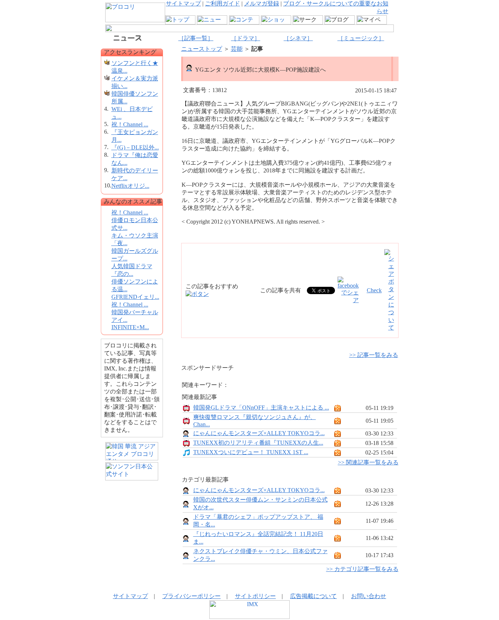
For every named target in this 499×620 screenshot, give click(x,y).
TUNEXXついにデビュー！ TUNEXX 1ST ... (250, 452)
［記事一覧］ (195, 38)
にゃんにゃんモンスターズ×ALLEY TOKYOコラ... (259, 433)
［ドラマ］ (245, 38)
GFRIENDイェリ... (135, 297)
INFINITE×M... (130, 327)
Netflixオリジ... (130, 186)
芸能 (237, 49)
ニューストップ (201, 49)
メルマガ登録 (261, 3)
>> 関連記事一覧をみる (368, 462)
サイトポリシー (255, 596)
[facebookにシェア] (348, 300)
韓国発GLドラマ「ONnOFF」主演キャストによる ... (261, 407)
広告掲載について (313, 596)
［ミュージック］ (361, 38)
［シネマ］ (298, 38)
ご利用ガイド (222, 3)
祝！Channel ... (129, 124)
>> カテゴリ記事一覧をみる (362, 569)
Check (374, 290)
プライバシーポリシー (191, 596)
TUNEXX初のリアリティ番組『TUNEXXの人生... (258, 443)
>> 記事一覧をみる (373, 355)
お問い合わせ (368, 596)
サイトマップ (183, 3)
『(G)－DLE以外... (135, 147)
